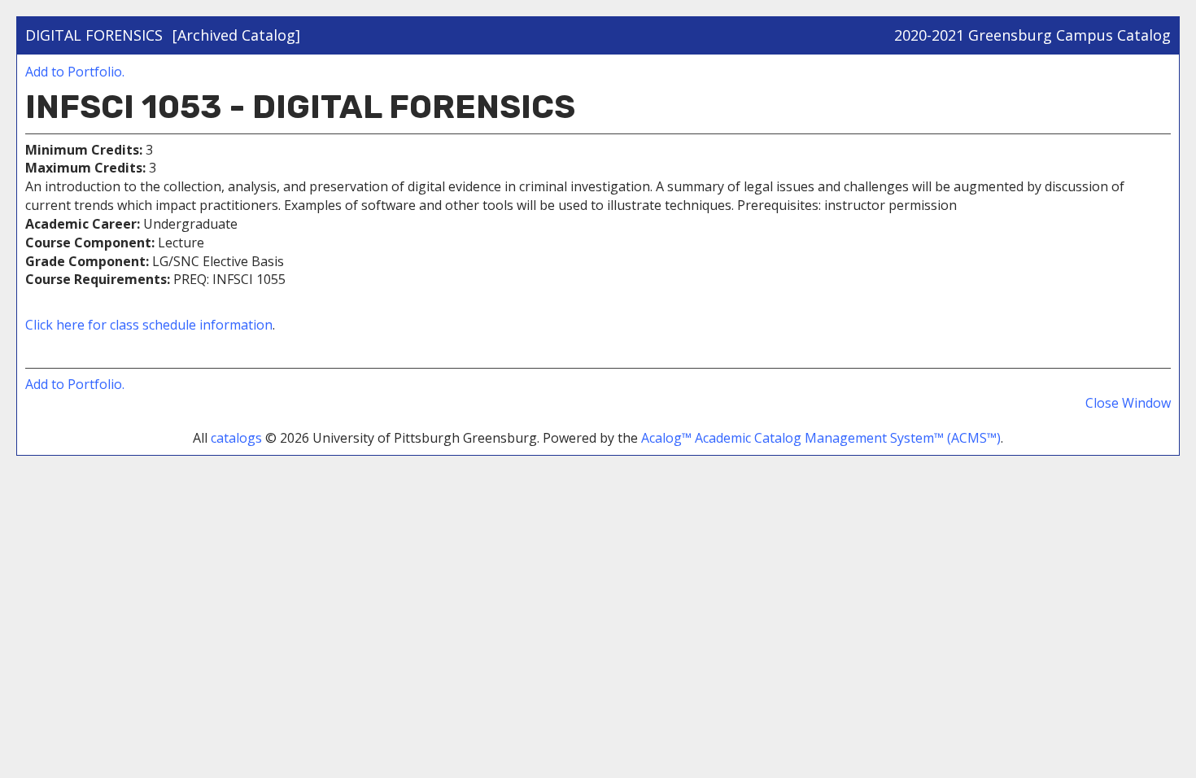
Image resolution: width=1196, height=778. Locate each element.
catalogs (236, 438)
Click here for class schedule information (149, 325)
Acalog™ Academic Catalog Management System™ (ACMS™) (821, 438)
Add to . (74, 72)
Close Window (1128, 403)
